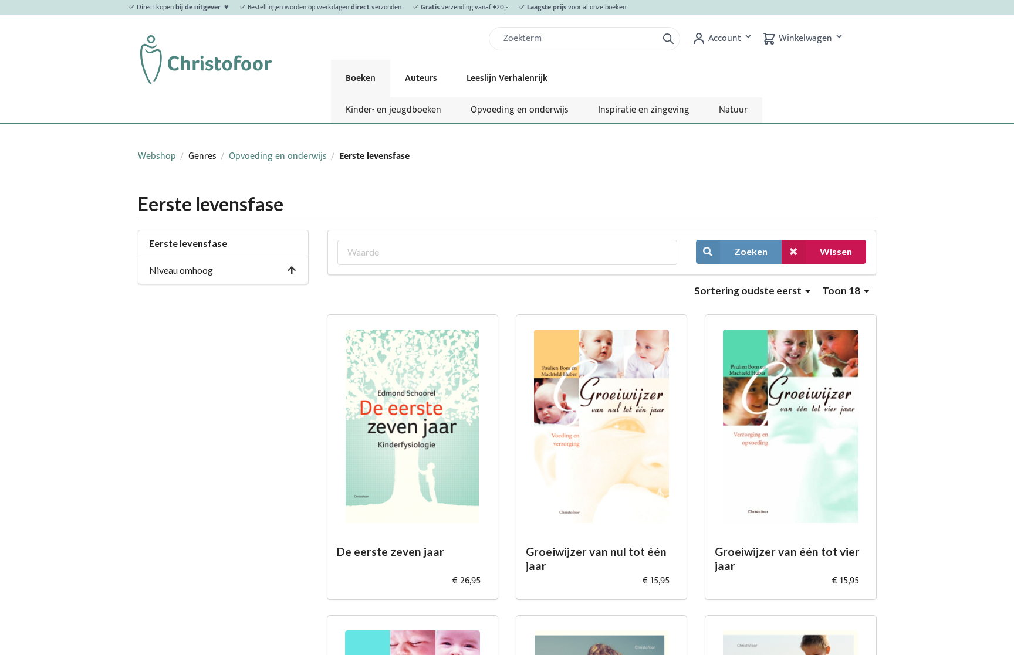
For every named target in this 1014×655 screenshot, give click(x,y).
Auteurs (421, 78)
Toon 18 (842, 290)
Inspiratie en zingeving (643, 110)
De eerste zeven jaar (390, 551)
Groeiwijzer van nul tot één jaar (596, 559)
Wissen (836, 251)
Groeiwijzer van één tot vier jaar (787, 559)
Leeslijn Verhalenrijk (507, 78)
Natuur (733, 110)
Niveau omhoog (181, 270)
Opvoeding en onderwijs (520, 110)
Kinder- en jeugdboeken (393, 110)
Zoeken (751, 251)
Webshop (157, 156)
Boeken (361, 78)
